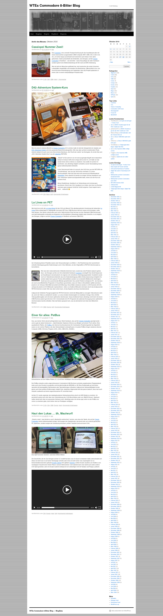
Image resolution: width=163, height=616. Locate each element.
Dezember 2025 (115, 196)
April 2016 (113, 352)
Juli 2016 (113, 346)
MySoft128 (114, 114)
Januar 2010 (114, 502)
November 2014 (115, 386)
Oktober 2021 (114, 220)
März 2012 (114, 450)
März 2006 (114, 592)
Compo (113, 82)
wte (53, 49)
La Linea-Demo (50, 208)
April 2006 (113, 590)
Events (49, 307)
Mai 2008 (113, 542)
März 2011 (113, 474)
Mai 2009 (113, 518)
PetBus (49, 325)
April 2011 (113, 472)
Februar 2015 (114, 380)
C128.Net (113, 102)
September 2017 (115, 318)
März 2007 (114, 570)
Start (32, 34)
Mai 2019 (113, 278)
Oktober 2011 (114, 460)
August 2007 (114, 560)
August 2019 (114, 272)
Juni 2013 (113, 420)
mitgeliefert (61, 175)
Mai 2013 (113, 422)
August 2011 (114, 464)
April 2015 (113, 376)
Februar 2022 (114, 212)
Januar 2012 (114, 454)
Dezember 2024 (115, 198)
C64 (48, 79)
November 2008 (115, 530)
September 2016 (115, 342)
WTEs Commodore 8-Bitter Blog (54, 5)
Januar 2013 (114, 430)
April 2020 (113, 256)
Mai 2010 (113, 494)
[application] (67, 239)
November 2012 (115, 434)
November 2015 (115, 362)
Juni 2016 (113, 348)
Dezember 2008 (115, 528)
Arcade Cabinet (56, 463)
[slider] (65, 257)
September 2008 (115, 534)
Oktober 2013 (114, 412)
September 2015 (115, 366)
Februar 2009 (114, 524)
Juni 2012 (113, 444)
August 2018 (114, 296)
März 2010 (114, 498)
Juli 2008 (113, 538)
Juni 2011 (113, 468)
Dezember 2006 (115, 576)
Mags (48, 194)
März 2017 (114, 330)
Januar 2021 (114, 238)
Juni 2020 (113, 252)
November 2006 (115, 578)
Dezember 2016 (115, 336)
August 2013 (114, 416)
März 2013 (114, 426)
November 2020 (115, 242)
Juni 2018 (113, 300)
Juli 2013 (113, 418)
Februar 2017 (114, 332)
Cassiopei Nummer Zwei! (47, 47)
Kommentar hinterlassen (61, 194)
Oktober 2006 (114, 580)
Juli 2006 (113, 584)
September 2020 (115, 246)
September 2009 (115, 510)
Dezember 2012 (115, 432)
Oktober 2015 (114, 364)
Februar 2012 (114, 452)
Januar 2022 (114, 214)
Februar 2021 (114, 236)
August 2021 (114, 224)
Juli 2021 (113, 226)
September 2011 (115, 462)
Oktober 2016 (114, 340)
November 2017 (115, 314)
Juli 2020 (113, 250)
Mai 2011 (113, 470)
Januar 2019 (114, 286)
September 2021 (115, 222)
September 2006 (115, 582)
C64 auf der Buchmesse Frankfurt (120, 168)
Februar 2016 (114, 356)
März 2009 (114, 522)
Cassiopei (58, 53)
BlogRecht (54, 34)
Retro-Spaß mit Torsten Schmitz (119, 166)
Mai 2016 (113, 350)
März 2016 (114, 354)
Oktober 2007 (114, 556)
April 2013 (113, 424)
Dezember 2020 (115, 240)
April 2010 (113, 496)
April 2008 (113, 544)
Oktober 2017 (114, 316)
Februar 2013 (114, 428)
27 (120, 57)
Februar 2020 (114, 260)
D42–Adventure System (39, 150)
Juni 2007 (113, 564)
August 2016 (114, 344)
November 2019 (115, 266)
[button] (67, 239)
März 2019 (114, 282)
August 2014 (114, 392)
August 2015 (114, 368)
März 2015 (114, 378)
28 (123, 57)
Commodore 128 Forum (117, 108)
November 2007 (115, 554)
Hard (55, 79)
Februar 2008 (114, 548)
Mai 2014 (113, 398)
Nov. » (129, 62)
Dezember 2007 (115, 552)
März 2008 (114, 546)
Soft (51, 194)
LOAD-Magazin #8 (116, 186)
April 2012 (113, 448)
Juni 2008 (113, 540)
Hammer (72, 463)
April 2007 (113, 568)
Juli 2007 (113, 562)
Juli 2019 (113, 274)
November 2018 (115, 290)
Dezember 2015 (115, 360)
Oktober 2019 (114, 268)
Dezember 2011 (115, 456)
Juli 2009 (113, 514)
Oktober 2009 (114, 508)
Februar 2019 (114, 284)
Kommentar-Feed (115, 602)
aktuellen (58, 154)
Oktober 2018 (114, 292)
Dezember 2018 (115, 288)
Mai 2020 (113, 254)
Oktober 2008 (114, 532)
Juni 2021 (113, 228)
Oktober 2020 (114, 244)
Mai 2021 (113, 230)
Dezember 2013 (115, 408)
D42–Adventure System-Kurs (50, 87)
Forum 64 (113, 112)
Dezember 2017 (115, 312)
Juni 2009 (113, 516)
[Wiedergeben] (34, 257)
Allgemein (113, 72)
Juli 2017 (113, 322)
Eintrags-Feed (114, 600)
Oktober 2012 (114, 436)
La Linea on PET (42, 202)
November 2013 (115, 410)
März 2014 (114, 402)
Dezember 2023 (115, 202)
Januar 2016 (114, 358)
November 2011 (115, 458)
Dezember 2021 (115, 216)
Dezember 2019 (115, 264)
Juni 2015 (113, 372)
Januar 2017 (114, 334)
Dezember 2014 (115, 384)
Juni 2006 (113, 586)
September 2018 (115, 294)
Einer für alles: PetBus (46, 315)
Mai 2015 (113, 374)
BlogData (39, 34)
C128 (44, 79)
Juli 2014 (113, 394)
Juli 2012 (113, 442)
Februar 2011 (114, 476)
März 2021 (114, 234)
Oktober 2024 (114, 200)
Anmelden (113, 598)
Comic (112, 80)
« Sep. (111, 62)
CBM (51, 79)
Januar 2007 (114, 574)
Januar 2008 (114, 550)
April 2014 (113, 400)
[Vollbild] (100, 257)
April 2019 (113, 280)
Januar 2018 (114, 310)
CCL (112, 104)
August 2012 (114, 440)
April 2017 (113, 328)
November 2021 (115, 218)
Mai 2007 (113, 566)
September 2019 (115, 270)
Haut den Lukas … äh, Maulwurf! (52, 413)
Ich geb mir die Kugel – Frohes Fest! (120, 164)
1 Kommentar (62, 79)
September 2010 (115, 486)
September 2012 (115, 438)
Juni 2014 (113, 396)
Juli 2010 (113, 490)
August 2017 (114, 320)
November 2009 (115, 506)
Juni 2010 (113, 492)
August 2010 (114, 488)
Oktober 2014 (114, 388)
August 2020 (114, 248)
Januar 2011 (114, 478)
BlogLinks (63, 34)
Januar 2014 (114, 406)
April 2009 (113, 520)
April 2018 (113, 304)
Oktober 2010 (114, 484)
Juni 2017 (113, 324)
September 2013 (115, 414)
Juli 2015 (113, 370)
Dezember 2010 (115, 480)
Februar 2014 (114, 404)
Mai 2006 (113, 588)
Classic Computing (59, 148)
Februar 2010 (114, 500)
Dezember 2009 (115, 504)
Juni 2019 (113, 276)
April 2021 (113, 232)
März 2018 (114, 306)
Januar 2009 (114, 526)
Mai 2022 (113, 206)
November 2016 (115, 338)
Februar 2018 (114, 308)
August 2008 (114, 536)
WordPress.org (115, 604)
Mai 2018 (113, 302)
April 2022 (113, 208)
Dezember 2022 (115, 204)
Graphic (113, 86)
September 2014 (115, 390)
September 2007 (115, 558)
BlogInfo (46, 34)
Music (112, 92)
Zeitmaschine (114, 184)
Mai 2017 (113, 326)
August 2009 (114, 512)
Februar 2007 (114, 572)
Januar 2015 (114, 382)
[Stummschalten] (96, 257)
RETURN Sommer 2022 (117, 182)
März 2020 (114, 258)
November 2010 (115, 482)
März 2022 (114, 210)
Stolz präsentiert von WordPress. (121, 611)
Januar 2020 (114, 262)
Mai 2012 (113, 446)
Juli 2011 (113, 466)
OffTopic (113, 94)
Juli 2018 (113, 298)
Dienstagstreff (114, 110)
